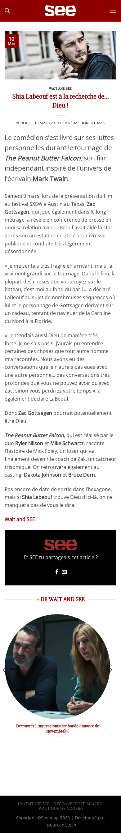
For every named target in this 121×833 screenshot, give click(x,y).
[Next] (110, 682)
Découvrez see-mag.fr (77, 803)
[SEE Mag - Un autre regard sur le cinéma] (60, 11)
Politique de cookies (61, 808)
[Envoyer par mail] (64, 572)
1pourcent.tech (60, 825)
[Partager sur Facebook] (56, 572)
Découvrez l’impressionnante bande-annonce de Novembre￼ (57, 728)
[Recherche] (7, 11)
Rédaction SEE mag (86, 123)
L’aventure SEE (34, 803)
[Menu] (112, 10)
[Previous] (4, 682)
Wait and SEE (60, 89)
